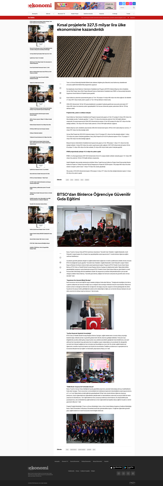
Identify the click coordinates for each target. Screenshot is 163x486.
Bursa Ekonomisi (74, 461)
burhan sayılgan (81, 449)
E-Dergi (115, 13)
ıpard (67, 179)
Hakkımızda (71, 471)
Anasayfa (34, 13)
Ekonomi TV (61, 13)
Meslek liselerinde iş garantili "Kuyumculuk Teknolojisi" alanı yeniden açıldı (134, 17)
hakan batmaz (73, 449)
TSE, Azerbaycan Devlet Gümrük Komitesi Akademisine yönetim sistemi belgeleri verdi (88, 17)
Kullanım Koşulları (85, 471)
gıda (94, 449)
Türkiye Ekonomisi (86, 461)
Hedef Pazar (74, 13)
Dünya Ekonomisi (97, 461)
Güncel (48, 13)
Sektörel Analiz (88, 13)
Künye (77, 471)
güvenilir (89, 449)
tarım (82, 179)
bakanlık (87, 179)
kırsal (72, 179)
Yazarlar (101, 13)
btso (67, 449)
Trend (128, 13)
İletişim (93, 471)
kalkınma (77, 179)
